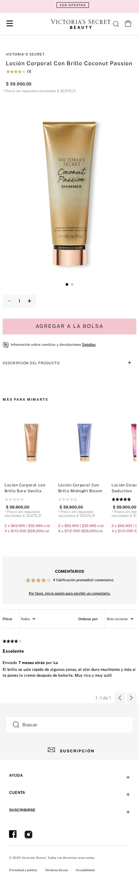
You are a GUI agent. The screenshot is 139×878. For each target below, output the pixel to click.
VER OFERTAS (72, 5)
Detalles (89, 344)
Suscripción (77, 751)
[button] (69, 5)
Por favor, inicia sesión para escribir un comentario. (70, 593)
